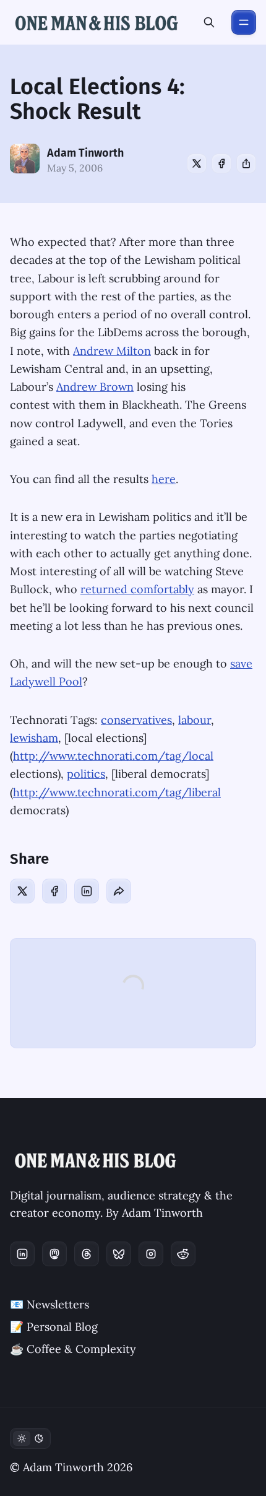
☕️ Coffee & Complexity (73, 1349)
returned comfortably (137, 589)
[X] (197, 163)
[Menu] (243, 22)
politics (86, 774)
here (164, 479)
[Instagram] (151, 1254)
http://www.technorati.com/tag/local (113, 756)
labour (194, 720)
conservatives (136, 720)
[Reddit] (183, 1254)
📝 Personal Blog (54, 1327)
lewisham (34, 738)
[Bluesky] (118, 1254)
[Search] (209, 22)
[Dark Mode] (30, 1438)
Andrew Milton (112, 351)
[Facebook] (221, 163)
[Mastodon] (54, 1254)
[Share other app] (246, 163)
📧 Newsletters (49, 1304)
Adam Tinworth (85, 153)
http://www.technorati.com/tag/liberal (117, 792)
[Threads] (86, 1254)
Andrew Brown (95, 387)
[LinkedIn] (86, 891)
